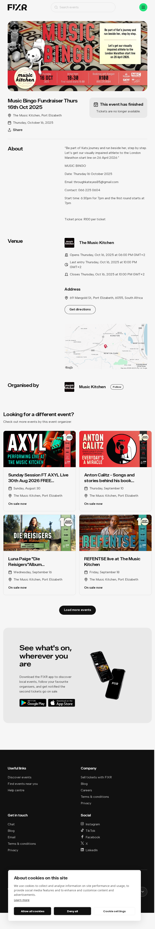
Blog (84, 784)
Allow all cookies (32, 911)
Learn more (21, 900)
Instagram (93, 824)
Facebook (93, 837)
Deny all (72, 911)
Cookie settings (114, 911)
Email (11, 837)
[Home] (17, 7)
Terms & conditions (95, 797)
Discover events (19, 777)
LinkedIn (92, 850)
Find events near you (23, 784)
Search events (69, 7)
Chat (11, 824)
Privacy (86, 803)
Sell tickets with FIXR (96, 777)
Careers (86, 790)
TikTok (90, 831)
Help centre (16, 790)
